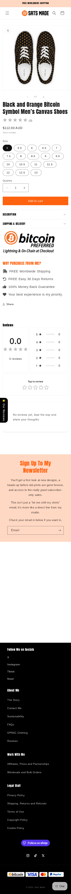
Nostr (10, 678)
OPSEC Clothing (17, 732)
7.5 (9, 156)
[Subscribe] (60, 530)
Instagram (13, 664)
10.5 (22, 164)
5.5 (20, 148)
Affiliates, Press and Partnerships (28, 763)
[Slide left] (27, 97)
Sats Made (39, 887)
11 (36, 164)
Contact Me (14, 708)
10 (8, 164)
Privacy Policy (16, 795)
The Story (13, 699)
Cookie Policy (15, 828)
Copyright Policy (17, 819)
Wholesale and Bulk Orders (24, 772)
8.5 (33, 156)
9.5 (58, 156)
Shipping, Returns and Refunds (26, 803)
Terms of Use (15, 811)
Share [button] (10, 304)
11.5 (50, 164)
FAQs (10, 724)
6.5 (44, 148)
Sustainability (15, 716)
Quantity (7, 180)
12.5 (22, 172)
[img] (15, 120)
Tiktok (11, 671)
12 (8, 172)
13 (36, 172)
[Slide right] (44, 97)
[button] (7, 13)
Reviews (12, 740)
